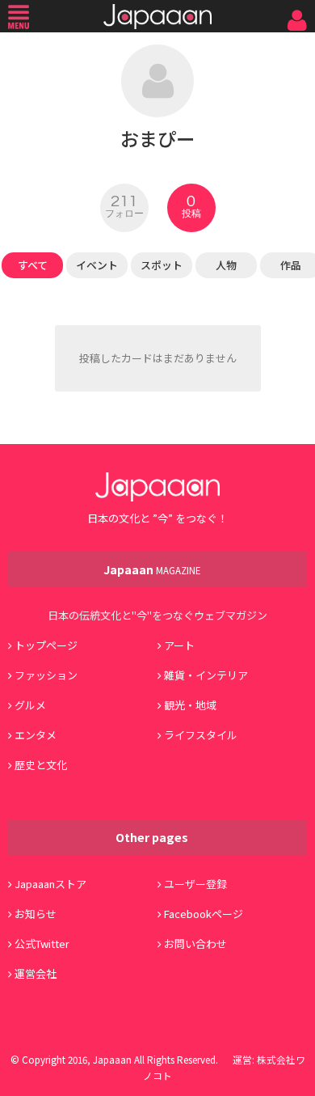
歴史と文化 (41, 764)
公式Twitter (42, 943)
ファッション (46, 675)
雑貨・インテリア (206, 675)
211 (124, 206)
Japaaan (157, 16)
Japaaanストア (50, 883)
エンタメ (36, 735)
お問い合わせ (195, 943)
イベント (97, 265)
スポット (162, 265)
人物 (226, 265)
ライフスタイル (200, 735)
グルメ (30, 705)
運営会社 (36, 973)
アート (179, 645)
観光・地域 (190, 705)
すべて (33, 265)
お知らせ (36, 913)
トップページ (46, 645)
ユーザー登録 (195, 883)
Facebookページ (203, 913)
